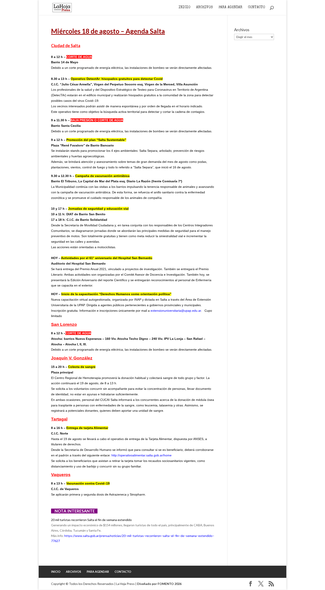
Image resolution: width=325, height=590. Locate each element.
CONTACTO (256, 7)
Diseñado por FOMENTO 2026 (159, 584)
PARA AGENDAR (230, 7)
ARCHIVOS (204, 7)
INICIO (184, 7)
